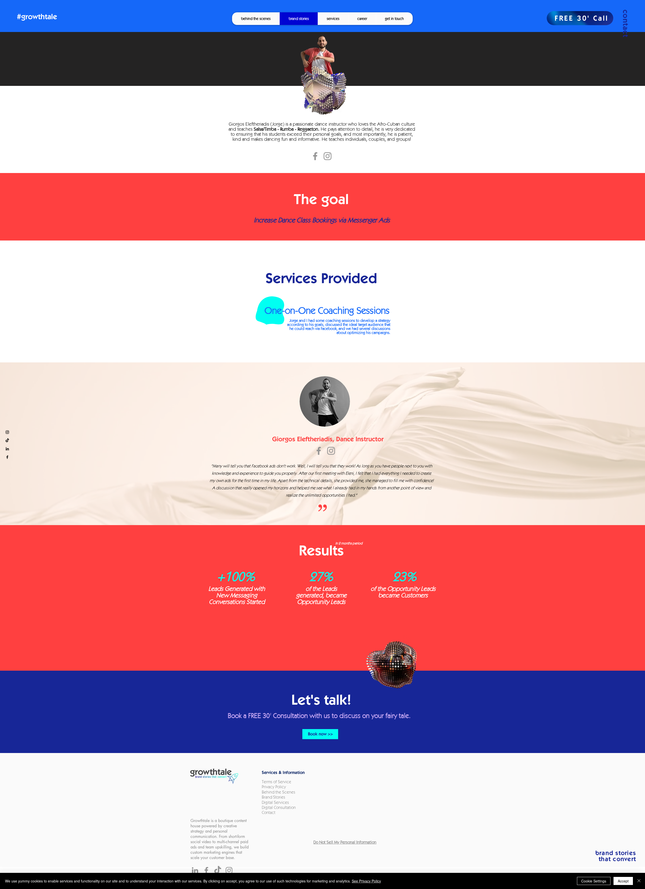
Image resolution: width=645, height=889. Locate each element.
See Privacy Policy (366, 880)
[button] (333, 18)
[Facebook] (315, 156)
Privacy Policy (274, 787)
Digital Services (275, 802)
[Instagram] (327, 156)
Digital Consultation (279, 807)
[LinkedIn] (195, 870)
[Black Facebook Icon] (7, 457)
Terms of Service (276, 782)
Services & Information (283, 772)
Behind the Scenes (278, 792)
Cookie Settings (593, 880)
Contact (269, 812)
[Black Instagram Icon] (7, 432)
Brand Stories (273, 797)
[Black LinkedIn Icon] (7, 449)
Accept (623, 880)
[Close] (639, 881)
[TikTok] (7, 440)
